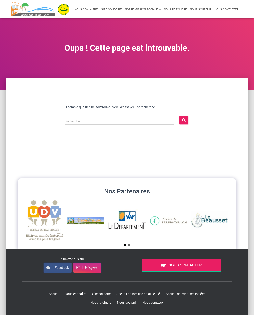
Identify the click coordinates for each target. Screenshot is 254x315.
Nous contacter (227, 9)
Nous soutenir (201, 9)
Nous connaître (86, 9)
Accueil (54, 294)
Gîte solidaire (111, 9)
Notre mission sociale (142, 9)
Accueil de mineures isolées (185, 294)
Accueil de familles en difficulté (138, 294)
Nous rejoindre (175, 9)
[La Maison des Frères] (41, 9)
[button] (160, 9)
